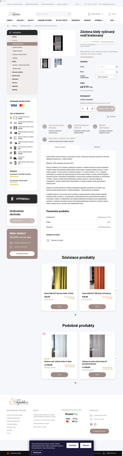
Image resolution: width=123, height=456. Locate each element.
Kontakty (9, 430)
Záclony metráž (17, 47)
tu (54, 448)
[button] (75, 315)
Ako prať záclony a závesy (41, 423)
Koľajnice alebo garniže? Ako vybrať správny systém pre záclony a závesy (45, 415)
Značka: (84, 46)
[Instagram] (95, 424)
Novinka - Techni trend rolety (21, 65)
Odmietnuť (72, 445)
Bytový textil (16, 75)
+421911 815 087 (20, 247)
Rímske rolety (17, 68)
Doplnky (15, 58)
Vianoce (14, 82)
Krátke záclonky (17, 51)
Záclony (14, 40)
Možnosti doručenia (95, 103)
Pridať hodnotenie (17, 220)
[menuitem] (11, 20)
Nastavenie (37, 453)
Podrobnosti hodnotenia (107, 41)
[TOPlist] (3, 1)
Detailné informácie (86, 57)
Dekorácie (15, 79)
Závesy (14, 37)
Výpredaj (15, 86)
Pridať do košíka (104, 109)
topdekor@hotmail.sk (22, 243)
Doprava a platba (62, 4)
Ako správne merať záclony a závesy (44, 420)
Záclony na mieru (18, 44)
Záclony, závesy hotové (19, 54)
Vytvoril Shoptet (96, 453)
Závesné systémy (17, 72)
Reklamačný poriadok (31, 4)
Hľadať (69, 14)
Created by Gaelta (15, 453)
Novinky (14, 90)
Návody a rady (11, 427)
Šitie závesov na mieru (40, 427)
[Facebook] (91, 424)
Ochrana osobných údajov (14, 4)
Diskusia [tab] (97, 147)
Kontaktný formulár (22, 253)
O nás (8, 433)
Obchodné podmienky (47, 4)
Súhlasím (86, 445)
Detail (59, 306)
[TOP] (59, 346)
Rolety (14, 61)
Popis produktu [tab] (60, 147)
